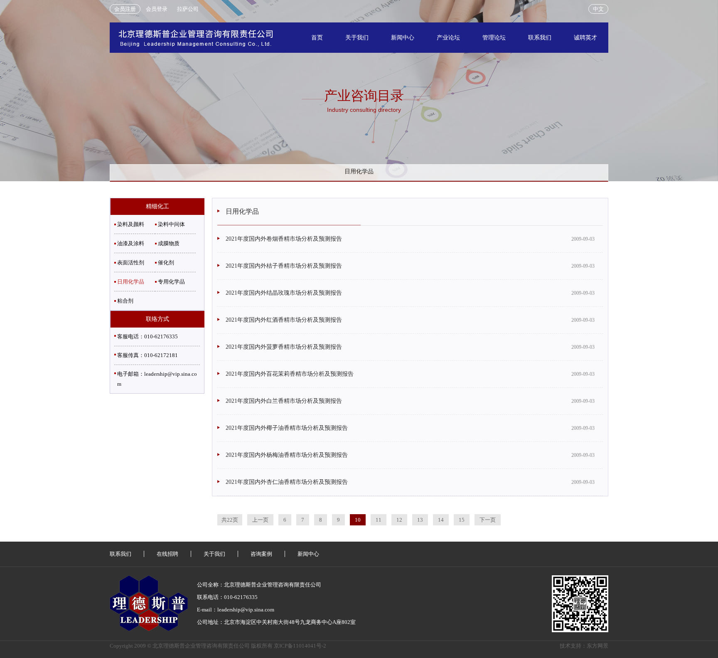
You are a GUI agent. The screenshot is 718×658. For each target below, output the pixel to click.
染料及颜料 (130, 224)
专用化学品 (171, 281)
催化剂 (166, 262)
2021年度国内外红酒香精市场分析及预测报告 (284, 320)
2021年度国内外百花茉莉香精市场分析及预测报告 (290, 374)
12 (399, 520)
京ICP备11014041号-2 (300, 646)
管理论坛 (494, 38)
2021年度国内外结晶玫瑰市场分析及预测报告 (284, 293)
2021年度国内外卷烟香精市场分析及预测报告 (284, 239)
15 (462, 520)
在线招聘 (167, 554)
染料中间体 (171, 224)
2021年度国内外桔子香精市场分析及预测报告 (284, 266)
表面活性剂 (130, 262)
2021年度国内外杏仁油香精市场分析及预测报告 (287, 482)
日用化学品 (130, 281)
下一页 (487, 520)
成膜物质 (169, 243)
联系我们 (539, 38)
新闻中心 (402, 38)
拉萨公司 (188, 9)
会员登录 (156, 9)
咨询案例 (261, 554)
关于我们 (357, 38)
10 (358, 520)
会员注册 (125, 9)
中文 (598, 9)
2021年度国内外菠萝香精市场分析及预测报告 (284, 347)
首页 (317, 38)
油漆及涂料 (130, 243)
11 (378, 520)
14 (441, 520)
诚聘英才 (585, 38)
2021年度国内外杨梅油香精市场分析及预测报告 (287, 455)
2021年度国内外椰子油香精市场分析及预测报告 (287, 428)
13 (420, 520)
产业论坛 (448, 38)
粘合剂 (125, 301)
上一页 (260, 520)
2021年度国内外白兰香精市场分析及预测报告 (284, 401)
